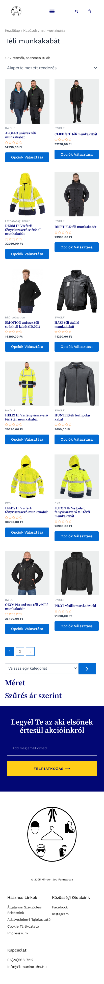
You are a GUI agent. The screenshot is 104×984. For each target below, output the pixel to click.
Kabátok (30, 30)
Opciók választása (27, 157)
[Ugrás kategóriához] (87, 668)
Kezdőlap (12, 30)
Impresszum (17, 933)
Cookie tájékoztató (23, 926)
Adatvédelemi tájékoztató (28, 919)
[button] (52, 11)
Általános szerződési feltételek (24, 910)
